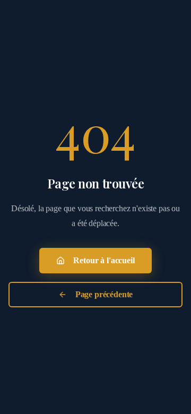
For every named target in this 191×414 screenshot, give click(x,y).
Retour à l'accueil (103, 260)
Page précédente (104, 294)
